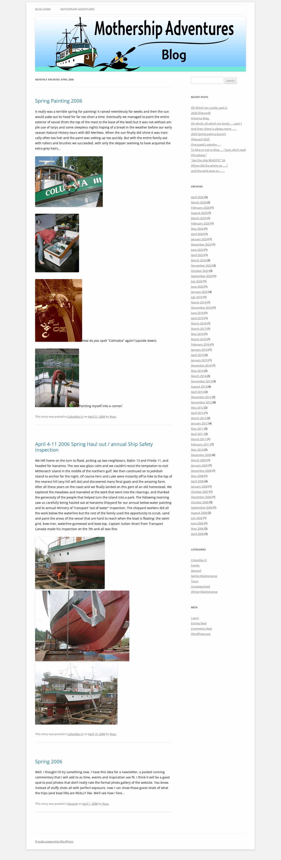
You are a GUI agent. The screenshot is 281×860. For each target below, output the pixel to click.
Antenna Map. (200, 118)
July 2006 (196, 518)
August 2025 (199, 213)
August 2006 (199, 513)
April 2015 (197, 355)
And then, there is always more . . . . (213, 129)
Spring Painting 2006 (58, 100)
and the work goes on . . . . (208, 171)
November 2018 (201, 308)
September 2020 (201, 276)
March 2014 (198, 376)
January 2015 (199, 360)
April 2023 (197, 255)
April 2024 (197, 234)
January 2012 (199, 423)
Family (195, 565)
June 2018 (197, 313)
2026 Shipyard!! (201, 113)
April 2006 (197, 534)
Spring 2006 (48, 761)
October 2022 (200, 271)
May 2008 (197, 476)
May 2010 (197, 450)
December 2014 (201, 365)
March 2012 (198, 418)
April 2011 (197, 434)
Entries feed (198, 623)
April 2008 (197, 481)
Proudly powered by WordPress (54, 841)
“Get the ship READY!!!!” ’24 (208, 160)
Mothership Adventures (77, 9)
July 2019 (196, 297)
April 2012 (197, 413)
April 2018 (197, 318)
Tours (194, 581)
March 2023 (198, 260)
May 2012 (197, 408)
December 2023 (201, 244)
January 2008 (199, 486)
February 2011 (200, 444)
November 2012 (201, 402)
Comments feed (201, 628)
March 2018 (198, 323)
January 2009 (199, 465)
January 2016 (199, 350)
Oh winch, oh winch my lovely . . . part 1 (216, 123)
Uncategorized (200, 586)
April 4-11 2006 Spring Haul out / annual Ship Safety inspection (94, 447)
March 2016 (198, 339)
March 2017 (198, 329)
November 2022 (201, 265)
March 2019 (198, 302)
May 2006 (197, 529)
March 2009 (198, 460)
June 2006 (197, 523)
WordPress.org (200, 634)
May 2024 (197, 229)
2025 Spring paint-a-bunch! (208, 134)
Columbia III (75, 416)
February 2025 (200, 223)
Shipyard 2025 (200, 139)
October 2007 (200, 492)
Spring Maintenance (204, 576)
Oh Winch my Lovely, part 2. (209, 108)
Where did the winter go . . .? (209, 165)
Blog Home (43, 9)
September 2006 (201, 507)
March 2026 (198, 202)
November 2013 (201, 381)
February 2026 (200, 208)
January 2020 (199, 292)
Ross (113, 416)
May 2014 (197, 371)
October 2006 (200, 502)
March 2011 (198, 439)
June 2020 (197, 286)
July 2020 (196, 281)
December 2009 (201, 455)
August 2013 (199, 386)
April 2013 (197, 392)
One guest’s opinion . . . (206, 144)
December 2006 (201, 497)
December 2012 (201, 397)
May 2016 (197, 334)
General (72, 804)
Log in (195, 618)
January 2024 (199, 239)
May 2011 (197, 429)
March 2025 (198, 218)
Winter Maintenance (204, 592)
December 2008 (201, 471)
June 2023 (197, 250)
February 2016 (200, 344)
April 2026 (197, 197)
